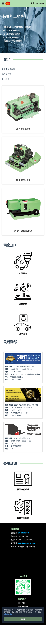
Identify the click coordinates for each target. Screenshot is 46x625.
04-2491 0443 (23, 533)
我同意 (23, 619)
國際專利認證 (23, 606)
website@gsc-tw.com (26, 543)
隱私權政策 (8, 614)
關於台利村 (22, 603)
